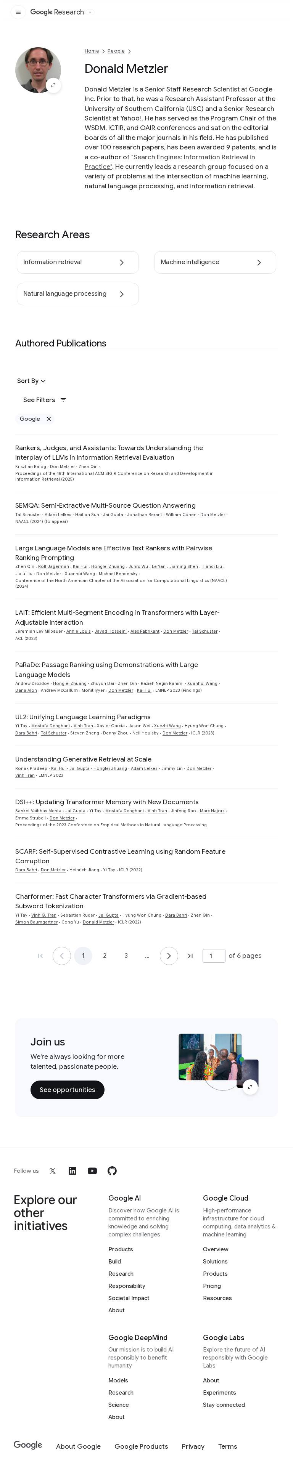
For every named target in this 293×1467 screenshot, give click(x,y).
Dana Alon (26, 690)
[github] (112, 1171)
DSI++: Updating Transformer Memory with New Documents (107, 802)
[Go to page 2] (169, 956)
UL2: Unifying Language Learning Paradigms (83, 717)
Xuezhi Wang (167, 725)
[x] (52, 1171)
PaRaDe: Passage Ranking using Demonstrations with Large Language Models (106, 669)
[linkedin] (72, 1171)
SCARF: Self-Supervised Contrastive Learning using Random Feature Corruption (120, 856)
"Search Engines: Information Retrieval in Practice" (170, 162)
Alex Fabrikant (144, 631)
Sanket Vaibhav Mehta (38, 810)
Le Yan (159, 566)
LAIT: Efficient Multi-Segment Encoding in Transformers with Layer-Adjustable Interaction (117, 617)
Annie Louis (78, 631)
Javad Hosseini (111, 631)
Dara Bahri (26, 733)
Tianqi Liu (212, 566)
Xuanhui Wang (80, 573)
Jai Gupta (113, 514)
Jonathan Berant (144, 514)
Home (92, 51)
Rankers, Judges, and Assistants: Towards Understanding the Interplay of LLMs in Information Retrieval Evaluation (109, 453)
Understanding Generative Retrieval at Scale (83, 759)
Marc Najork (212, 810)
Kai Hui (80, 566)
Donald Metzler (98, 922)
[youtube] (92, 1171)
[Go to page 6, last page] (190, 956)
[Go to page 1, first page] (40, 956)
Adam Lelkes (58, 514)
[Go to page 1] (62, 956)
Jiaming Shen (183, 566)
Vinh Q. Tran (43, 915)
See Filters (39, 400)
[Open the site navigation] (18, 12)
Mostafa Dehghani (50, 725)
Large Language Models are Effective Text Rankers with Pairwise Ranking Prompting (113, 553)
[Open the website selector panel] (90, 12)
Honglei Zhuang (108, 566)
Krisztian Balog (30, 466)
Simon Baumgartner (36, 922)
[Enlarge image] (53, 85)
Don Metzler (62, 466)
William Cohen (181, 514)
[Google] (28, 1445)
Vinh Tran (83, 725)
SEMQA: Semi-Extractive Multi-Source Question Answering (105, 505)
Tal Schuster (28, 514)
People (116, 51)
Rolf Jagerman (53, 566)
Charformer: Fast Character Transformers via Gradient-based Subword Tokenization (110, 901)
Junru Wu (138, 566)
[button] (32, 381)
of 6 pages (245, 955)
